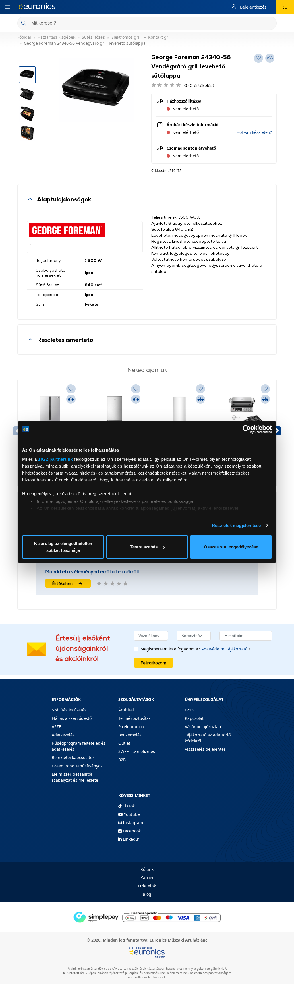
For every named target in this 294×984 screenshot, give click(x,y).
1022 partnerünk (55, 459)
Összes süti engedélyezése (231, 546)
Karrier (147, 877)
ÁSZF (56, 726)
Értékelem (62, 583)
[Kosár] (285, 7)
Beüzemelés (130, 735)
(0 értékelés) (199, 85)
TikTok (128, 806)
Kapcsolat (194, 718)
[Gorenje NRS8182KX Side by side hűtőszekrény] (50, 417)
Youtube (131, 814)
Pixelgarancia (131, 726)
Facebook (131, 831)
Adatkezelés (63, 735)
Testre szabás (144, 546)
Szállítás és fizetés (69, 710)
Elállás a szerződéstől (72, 718)
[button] (254, 132)
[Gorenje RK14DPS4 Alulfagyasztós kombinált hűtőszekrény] (115, 417)
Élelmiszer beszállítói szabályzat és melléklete (75, 777)
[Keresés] (270, 23)
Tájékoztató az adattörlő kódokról (208, 738)
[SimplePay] (147, 917)
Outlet (124, 743)
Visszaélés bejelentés (205, 749)
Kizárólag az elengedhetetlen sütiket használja (63, 547)
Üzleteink (147, 886)
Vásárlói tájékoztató (203, 726)
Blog (147, 894)
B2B (122, 759)
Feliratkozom (153, 662)
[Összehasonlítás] (71, 399)
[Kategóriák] (7, 6)
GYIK (189, 710)
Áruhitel (126, 710)
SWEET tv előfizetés (136, 751)
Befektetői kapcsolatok (73, 757)
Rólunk (147, 869)
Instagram (132, 822)
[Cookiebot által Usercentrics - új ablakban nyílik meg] (247, 429)
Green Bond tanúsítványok (77, 766)
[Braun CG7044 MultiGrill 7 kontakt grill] (244, 417)
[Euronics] (37, 7)
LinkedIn (131, 839)
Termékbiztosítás (134, 718)
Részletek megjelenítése (236, 525)
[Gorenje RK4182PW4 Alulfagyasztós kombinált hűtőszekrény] (179, 417)
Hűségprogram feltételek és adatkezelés (78, 746)
